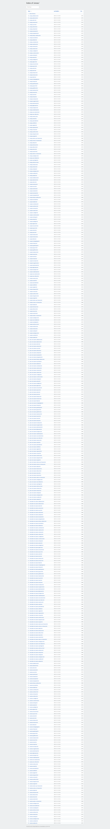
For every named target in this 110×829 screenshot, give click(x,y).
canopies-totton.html (33, 311)
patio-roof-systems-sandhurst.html (36, 455)
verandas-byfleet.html (33, 687)
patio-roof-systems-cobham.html (35, 372)
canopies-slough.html (33, 298)
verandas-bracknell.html (34, 685)
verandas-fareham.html (34, 720)
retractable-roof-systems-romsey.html (36, 615)
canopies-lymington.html (34, 269)
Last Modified (56, 11)
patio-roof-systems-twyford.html (35, 475)
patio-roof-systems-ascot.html (35, 348)
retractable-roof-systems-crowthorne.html (37, 538)
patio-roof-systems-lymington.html (36, 431)
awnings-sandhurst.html (34, 131)
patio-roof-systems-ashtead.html (35, 352)
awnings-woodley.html (33, 173)
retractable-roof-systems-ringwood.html (37, 613)
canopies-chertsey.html (34, 208)
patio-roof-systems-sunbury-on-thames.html (37, 464)
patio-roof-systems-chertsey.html (35, 370)
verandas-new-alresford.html (35, 759)
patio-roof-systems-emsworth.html (36, 387)
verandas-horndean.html (34, 746)
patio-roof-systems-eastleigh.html (35, 383)
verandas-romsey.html (33, 777)
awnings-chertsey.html (33, 46)
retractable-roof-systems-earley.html (36, 543)
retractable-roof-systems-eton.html (36, 556)
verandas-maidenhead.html (34, 757)
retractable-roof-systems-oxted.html (36, 604)
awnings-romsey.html (33, 129)
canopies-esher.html (33, 230)
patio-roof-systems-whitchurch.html (36, 486)
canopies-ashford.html (33, 188)
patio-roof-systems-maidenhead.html (36, 433)
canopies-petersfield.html (34, 282)
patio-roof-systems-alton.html (35, 344)
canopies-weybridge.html (34, 322)
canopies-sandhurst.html (34, 293)
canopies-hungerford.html (34, 263)
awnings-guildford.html (34, 88)
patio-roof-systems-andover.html (35, 346)
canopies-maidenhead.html (34, 271)
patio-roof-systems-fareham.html (35, 396)
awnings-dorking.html (33, 55)
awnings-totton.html (33, 149)
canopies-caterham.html (34, 206)
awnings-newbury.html (34, 116)
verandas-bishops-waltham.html (35, 683)
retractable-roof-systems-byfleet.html (36, 525)
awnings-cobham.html (33, 48)
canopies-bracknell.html (34, 199)
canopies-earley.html (33, 219)
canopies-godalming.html (34, 245)
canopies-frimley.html (33, 243)
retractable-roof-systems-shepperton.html (37, 619)
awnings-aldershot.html (34, 18)
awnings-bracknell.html (34, 37)
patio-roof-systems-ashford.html (35, 350)
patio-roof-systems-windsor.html (35, 490)
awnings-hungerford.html (34, 101)
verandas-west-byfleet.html (34, 805)
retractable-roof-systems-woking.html (36, 654)
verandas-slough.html (33, 783)
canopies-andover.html (34, 184)
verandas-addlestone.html (34, 663)
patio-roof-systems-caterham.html (36, 368)
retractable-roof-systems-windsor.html (36, 652)
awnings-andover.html (33, 22)
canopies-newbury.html (34, 278)
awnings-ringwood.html (34, 127)
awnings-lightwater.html (34, 105)
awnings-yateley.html (33, 175)
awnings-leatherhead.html (34, 103)
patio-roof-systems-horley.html (35, 420)
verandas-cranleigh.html (34, 698)
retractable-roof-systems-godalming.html (37, 569)
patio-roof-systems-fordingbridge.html (36, 403)
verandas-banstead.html (34, 678)
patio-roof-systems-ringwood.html (36, 451)
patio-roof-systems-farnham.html (35, 398)
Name (29, 11)
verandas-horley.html (33, 744)
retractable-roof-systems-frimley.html (36, 567)
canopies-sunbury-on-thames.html (36, 302)
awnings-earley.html (33, 57)
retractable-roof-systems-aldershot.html (37, 503)
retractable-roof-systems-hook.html (36, 580)
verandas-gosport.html (33, 733)
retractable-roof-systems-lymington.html (37, 593)
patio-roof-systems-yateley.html (35, 499)
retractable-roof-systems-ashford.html (36, 512)
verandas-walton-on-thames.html (35, 801)
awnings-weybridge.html (34, 160)
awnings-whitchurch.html (34, 162)
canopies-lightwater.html (34, 267)
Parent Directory (32, 13)
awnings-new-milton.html (34, 114)
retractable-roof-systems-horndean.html (37, 584)
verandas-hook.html (33, 742)
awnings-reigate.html (33, 125)
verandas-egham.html (33, 709)
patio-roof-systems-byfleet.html (35, 363)
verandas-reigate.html (33, 772)
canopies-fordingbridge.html (34, 241)
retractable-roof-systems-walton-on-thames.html (38, 639)
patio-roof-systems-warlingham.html (36, 479)
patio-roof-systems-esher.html (35, 392)
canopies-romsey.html (33, 291)
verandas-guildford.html (34, 735)
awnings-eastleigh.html (34, 59)
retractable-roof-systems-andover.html (36, 508)
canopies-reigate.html (33, 287)
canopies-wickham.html (34, 326)
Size (81, 11)
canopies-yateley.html (33, 337)
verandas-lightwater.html (34, 753)
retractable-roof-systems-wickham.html (36, 650)
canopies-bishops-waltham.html (35, 197)
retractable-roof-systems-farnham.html (36, 560)
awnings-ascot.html (33, 24)
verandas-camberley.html (34, 689)
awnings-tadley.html (33, 142)
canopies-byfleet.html (33, 201)
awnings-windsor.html (33, 166)
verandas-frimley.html (33, 729)
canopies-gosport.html (33, 247)
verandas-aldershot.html (34, 665)
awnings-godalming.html (34, 83)
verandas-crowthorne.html (34, 700)
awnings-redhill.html (33, 123)
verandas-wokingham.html (34, 818)
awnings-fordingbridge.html (34, 79)
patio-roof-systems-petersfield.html (36, 444)
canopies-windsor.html (33, 328)
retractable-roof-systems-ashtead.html (36, 514)
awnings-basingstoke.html (34, 33)
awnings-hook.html (33, 94)
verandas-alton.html (33, 667)
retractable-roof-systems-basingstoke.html (37, 519)
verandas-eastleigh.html (34, 707)
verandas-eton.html (33, 718)
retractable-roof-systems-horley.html (36, 582)
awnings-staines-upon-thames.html (36, 138)
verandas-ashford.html (33, 674)
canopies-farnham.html (34, 236)
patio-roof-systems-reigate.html (35, 449)
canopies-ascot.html (33, 186)
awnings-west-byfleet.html (34, 158)
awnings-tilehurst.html (33, 147)
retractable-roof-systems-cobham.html (36, 534)
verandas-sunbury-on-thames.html (36, 788)
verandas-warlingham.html (34, 803)
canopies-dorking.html (33, 217)
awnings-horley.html (33, 96)
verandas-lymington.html (34, 755)
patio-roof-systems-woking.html (35, 492)
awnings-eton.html (33, 70)
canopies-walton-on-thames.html (35, 315)
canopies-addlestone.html (34, 177)
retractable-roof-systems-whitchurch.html (37, 648)
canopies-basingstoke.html (34, 195)
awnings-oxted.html (33, 118)
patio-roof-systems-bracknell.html (35, 361)
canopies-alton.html (33, 182)
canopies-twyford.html (34, 313)
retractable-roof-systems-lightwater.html (37, 591)
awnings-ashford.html (33, 26)
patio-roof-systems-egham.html (35, 385)
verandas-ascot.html (33, 672)
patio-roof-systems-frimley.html (35, 405)
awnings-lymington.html (34, 107)
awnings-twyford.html (33, 151)
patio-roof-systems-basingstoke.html (36, 357)
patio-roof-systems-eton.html (35, 394)
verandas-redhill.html (33, 770)
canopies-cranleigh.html (34, 212)
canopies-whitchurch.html (34, 324)
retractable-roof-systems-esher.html (36, 554)
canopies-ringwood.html (34, 289)
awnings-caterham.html (34, 44)
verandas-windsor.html (34, 814)
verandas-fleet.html (33, 724)
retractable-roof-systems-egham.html (36, 547)
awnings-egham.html (33, 61)
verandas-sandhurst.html (34, 779)
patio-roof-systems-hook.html (35, 418)
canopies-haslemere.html (34, 252)
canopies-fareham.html (34, 234)
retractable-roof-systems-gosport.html (36, 571)
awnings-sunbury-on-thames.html (35, 140)
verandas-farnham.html (34, 722)
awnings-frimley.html (33, 81)
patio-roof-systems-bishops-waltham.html (37, 359)
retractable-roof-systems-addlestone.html (37, 501)
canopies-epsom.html (33, 228)
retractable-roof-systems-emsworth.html (37, 549)
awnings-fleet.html (33, 77)
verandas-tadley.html (33, 790)
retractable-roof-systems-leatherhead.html (37, 589)
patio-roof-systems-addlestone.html (36, 339)
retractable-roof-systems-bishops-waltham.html (38, 521)
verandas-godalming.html (34, 731)
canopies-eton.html (33, 232)
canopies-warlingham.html (34, 317)
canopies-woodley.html (34, 335)
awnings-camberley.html (34, 42)
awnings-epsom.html (33, 66)
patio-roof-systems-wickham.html (35, 488)
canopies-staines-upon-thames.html (36, 300)
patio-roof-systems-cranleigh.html (35, 374)
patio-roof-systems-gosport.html (35, 409)
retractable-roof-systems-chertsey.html (36, 532)
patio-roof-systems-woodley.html (35, 497)
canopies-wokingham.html (34, 333)
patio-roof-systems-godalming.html (36, 407)
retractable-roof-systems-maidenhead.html (37, 595)
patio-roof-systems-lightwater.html (36, 429)
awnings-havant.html (33, 92)
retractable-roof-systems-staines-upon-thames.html (39, 624)
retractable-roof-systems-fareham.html (36, 558)
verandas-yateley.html (33, 823)
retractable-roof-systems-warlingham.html (37, 641)
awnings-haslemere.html (34, 90)
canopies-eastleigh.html (34, 221)
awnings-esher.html (33, 68)
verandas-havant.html (33, 740)
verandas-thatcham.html (34, 792)
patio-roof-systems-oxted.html (35, 442)
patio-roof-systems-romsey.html (35, 453)
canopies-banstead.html (34, 193)
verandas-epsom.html (33, 713)
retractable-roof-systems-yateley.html (36, 661)
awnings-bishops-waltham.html (35, 35)
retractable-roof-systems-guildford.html (36, 573)
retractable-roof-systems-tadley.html (36, 628)
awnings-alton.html (33, 20)
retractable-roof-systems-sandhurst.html (37, 617)
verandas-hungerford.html (34, 748)
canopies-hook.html (33, 256)
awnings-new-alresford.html (34, 112)
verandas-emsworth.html (34, 711)
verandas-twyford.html (34, 799)
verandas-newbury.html (34, 764)
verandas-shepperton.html (34, 781)
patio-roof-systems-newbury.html (35, 440)
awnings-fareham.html (33, 72)
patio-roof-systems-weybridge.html (36, 484)
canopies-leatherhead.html (34, 265)
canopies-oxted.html (33, 280)
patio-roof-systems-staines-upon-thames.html (38, 462)
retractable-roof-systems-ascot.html (36, 510)
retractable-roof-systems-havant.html (36, 578)
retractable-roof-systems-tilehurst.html (36, 632)
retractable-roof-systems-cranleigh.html (36, 536)
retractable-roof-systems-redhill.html (36, 608)
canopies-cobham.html (34, 210)
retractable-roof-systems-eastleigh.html (36, 545)
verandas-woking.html (33, 816)
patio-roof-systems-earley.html (35, 381)
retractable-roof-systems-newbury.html (36, 602)
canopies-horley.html (33, 258)
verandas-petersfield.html (34, 768)
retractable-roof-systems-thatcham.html (37, 630)
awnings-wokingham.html (34, 171)
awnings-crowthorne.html (34, 53)
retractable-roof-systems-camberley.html (37, 527)
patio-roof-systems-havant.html (35, 416)
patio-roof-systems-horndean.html (36, 422)
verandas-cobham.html (34, 696)
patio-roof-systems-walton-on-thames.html (37, 477)
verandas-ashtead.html (34, 676)
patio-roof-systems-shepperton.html (36, 457)
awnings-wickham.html (34, 164)
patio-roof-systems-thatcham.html (36, 468)
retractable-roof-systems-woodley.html (36, 659)
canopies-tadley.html (33, 304)
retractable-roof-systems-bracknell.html (36, 523)
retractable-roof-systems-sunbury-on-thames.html (38, 626)
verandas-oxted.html (33, 766)
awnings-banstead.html (34, 31)
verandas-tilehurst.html (34, 794)
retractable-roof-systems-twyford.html (36, 637)
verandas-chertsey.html (34, 694)
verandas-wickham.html (34, 812)
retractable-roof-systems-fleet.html (36, 562)
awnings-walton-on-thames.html (35, 153)
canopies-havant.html (33, 254)
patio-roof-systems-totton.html (35, 473)
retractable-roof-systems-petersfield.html (37, 606)
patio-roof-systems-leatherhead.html (36, 427)
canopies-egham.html (33, 223)
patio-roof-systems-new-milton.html (36, 438)
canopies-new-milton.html (34, 276)
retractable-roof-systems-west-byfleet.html (37, 643)
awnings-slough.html (33, 136)
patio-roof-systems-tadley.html (35, 466)
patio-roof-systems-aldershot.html (36, 341)
